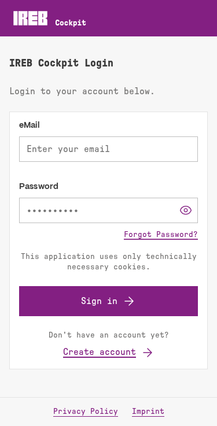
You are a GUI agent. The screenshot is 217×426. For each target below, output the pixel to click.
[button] (186, 210)
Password (38, 187)
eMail (29, 125)
